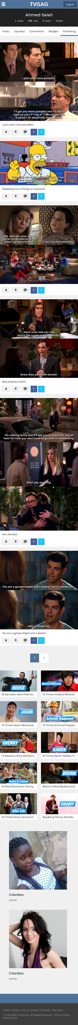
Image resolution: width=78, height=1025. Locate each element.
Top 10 (25, 1010)
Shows (15, 1010)
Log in (70, 4)
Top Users (57, 1010)
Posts (5, 31)
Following (69, 31)
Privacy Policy (62, 1015)
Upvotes (19, 31)
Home (6, 1010)
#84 (30, 21)
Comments (36, 31)
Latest (34, 1010)
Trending (45, 1010)
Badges (53, 31)
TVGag (39, 4)
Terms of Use (10, 1018)
